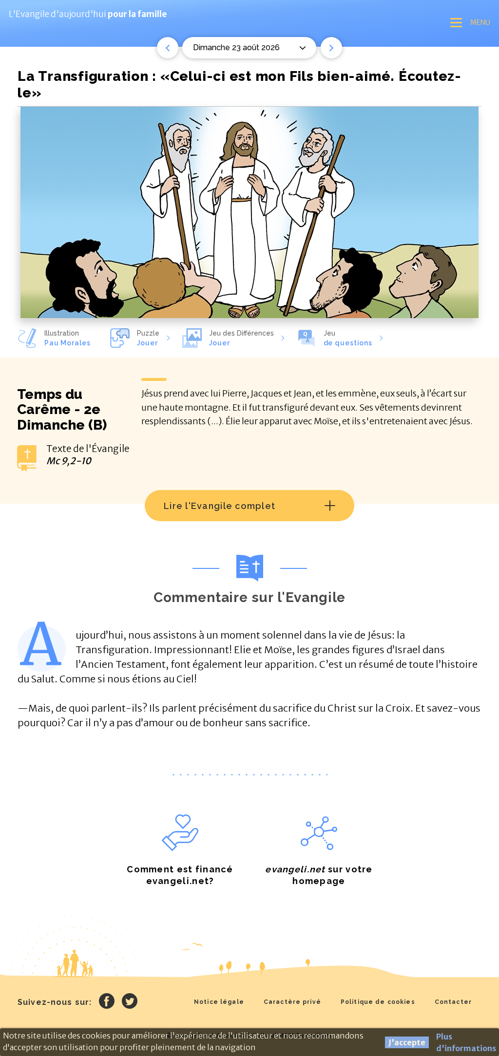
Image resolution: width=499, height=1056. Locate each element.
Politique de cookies (378, 1002)
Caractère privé (292, 1002)
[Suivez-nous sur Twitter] (129, 1002)
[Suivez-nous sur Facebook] (107, 1002)
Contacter (453, 1002)
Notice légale (219, 1002)
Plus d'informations (466, 1042)
